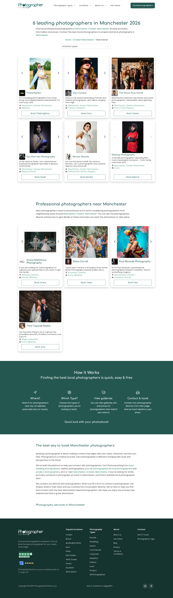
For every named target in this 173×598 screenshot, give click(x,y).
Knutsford (72, 273)
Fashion (71, 108)
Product (93, 570)
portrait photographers (97, 468)
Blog (115, 543)
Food (122, 108)
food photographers (122, 468)
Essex (68, 551)
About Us (117, 534)
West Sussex (71, 559)
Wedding (26, 108)
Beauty (25, 171)
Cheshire (35, 275)
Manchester (81, 28)
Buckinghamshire (73, 543)
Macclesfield (120, 275)
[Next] (58, 73)
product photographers (48, 471)
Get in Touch (143, 534)
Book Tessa (86, 282)
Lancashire (33, 339)
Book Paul (133, 282)
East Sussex (71, 555)
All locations (71, 571)
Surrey (68, 563)
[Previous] (22, 73)
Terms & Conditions (118, 552)
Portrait (32, 171)
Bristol (68, 539)
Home (68, 39)
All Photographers (97, 574)
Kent (68, 547)
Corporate (94, 554)
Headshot (80, 108)
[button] (64, 5)
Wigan (24, 339)
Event (117, 108)
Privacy (116, 547)
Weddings (94, 541)
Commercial (73, 171)
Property (130, 108)
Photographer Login (146, 539)
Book (40, 113)
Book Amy (40, 346)
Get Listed (117, 539)
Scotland (70, 567)
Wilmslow (26, 275)
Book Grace (40, 282)
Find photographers (143, 5)
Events (92, 546)
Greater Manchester (98, 28)
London (69, 534)
